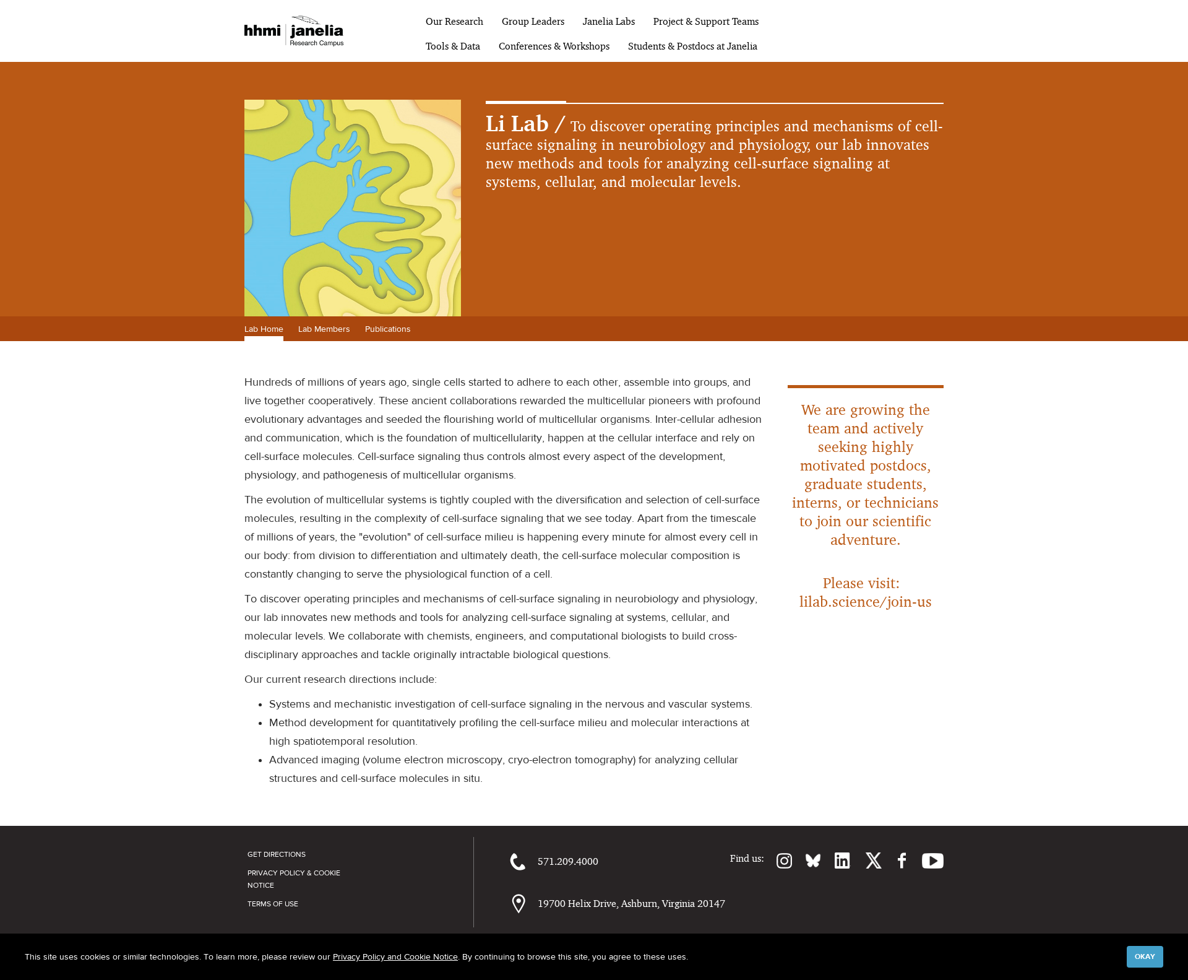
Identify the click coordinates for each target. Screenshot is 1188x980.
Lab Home (263, 329)
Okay (1145, 956)
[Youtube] (927, 860)
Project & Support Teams (706, 21)
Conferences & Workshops (554, 46)
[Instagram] (778, 860)
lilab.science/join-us (865, 601)
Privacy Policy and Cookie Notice (395, 956)
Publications (388, 329)
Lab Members (324, 329)
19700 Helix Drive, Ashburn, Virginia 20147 (631, 903)
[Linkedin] (836, 860)
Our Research (454, 21)
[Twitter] (866, 860)
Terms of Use (273, 904)
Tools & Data (453, 46)
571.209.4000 (568, 861)
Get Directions (277, 854)
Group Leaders (533, 21)
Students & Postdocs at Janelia (692, 46)
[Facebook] (896, 860)
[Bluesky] (807, 860)
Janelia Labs (609, 21)
